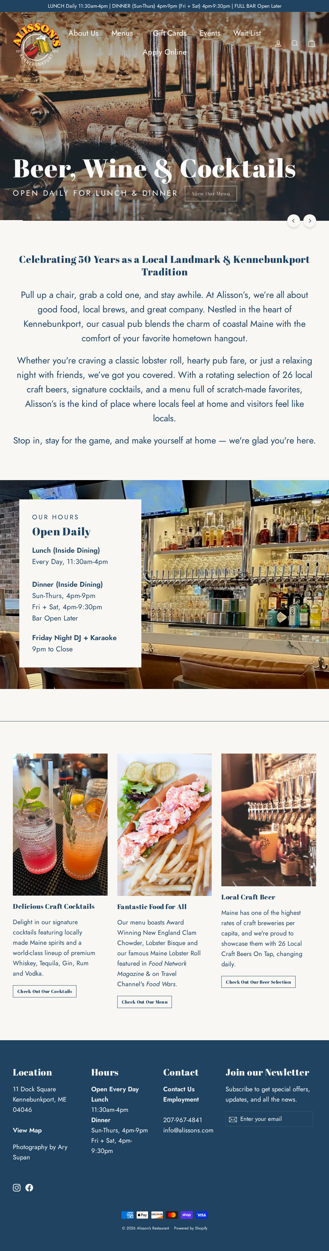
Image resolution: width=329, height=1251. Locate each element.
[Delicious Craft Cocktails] (60, 825)
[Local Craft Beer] (268, 820)
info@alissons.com (188, 1130)
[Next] (309, 220)
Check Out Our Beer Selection (258, 982)
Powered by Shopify (190, 1228)
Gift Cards (170, 33)
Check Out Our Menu (144, 1002)
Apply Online (165, 52)
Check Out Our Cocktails (44, 991)
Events (210, 33)
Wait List (247, 33)
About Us (83, 33)
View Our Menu (211, 193)
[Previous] (293, 220)
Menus (123, 33)
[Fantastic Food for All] (164, 825)
